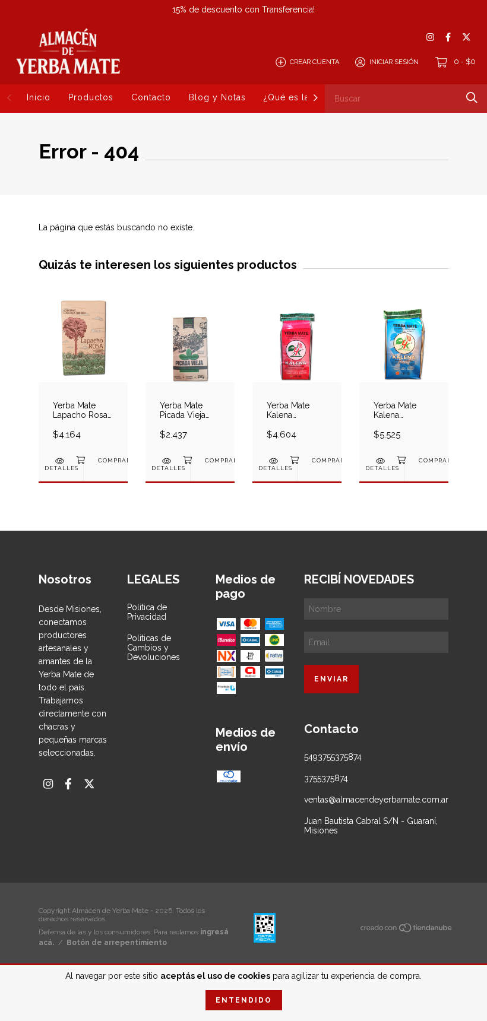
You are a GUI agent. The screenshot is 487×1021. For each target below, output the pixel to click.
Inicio (38, 97)
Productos (90, 97)
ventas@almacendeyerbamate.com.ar (376, 799)
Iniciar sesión (394, 62)
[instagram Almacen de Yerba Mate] (430, 37)
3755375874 (326, 778)
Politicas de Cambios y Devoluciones (153, 647)
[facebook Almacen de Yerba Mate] (448, 37)
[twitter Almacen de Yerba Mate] (466, 37)
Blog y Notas (217, 97)
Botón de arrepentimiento (117, 942)
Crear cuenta (314, 62)
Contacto (151, 97)
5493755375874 (333, 757)
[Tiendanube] (406, 930)
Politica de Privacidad (147, 612)
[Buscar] (471, 97)
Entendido (244, 1000)
